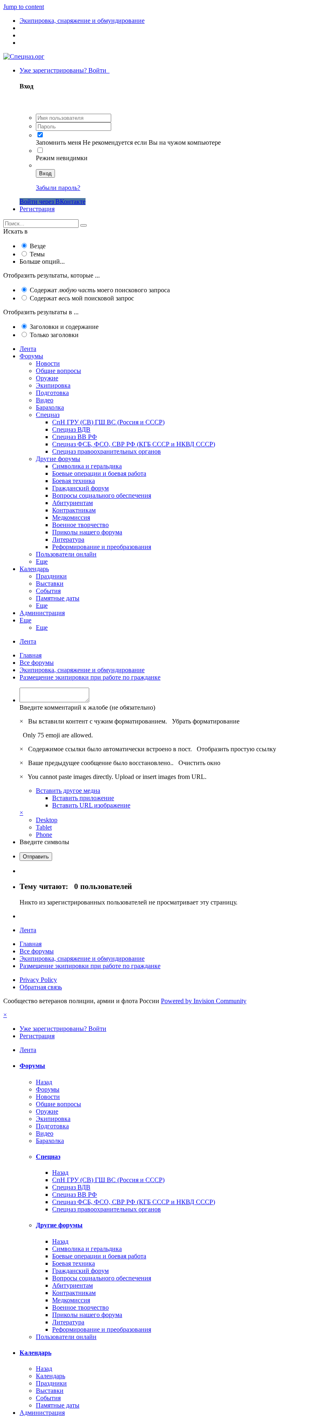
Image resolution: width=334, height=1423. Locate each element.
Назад (44, 1082)
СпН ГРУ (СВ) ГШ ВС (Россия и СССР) (108, 422)
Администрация (42, 612)
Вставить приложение (83, 797)
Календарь (34, 568)
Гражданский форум (80, 488)
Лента (28, 348)
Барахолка (50, 407)
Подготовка (52, 392)
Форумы (31, 356)
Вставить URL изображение (91, 805)
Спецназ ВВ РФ (74, 436)
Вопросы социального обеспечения (101, 495)
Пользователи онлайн (66, 554)
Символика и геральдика (87, 466)
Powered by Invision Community (203, 1000)
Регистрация (37, 208)
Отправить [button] (36, 857)
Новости (48, 363)
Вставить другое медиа (68, 790)
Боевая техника (73, 480)
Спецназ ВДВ (71, 429)
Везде (38, 246)
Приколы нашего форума (87, 532)
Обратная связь (41, 987)
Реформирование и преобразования (101, 546)
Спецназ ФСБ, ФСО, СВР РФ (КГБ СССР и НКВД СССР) (133, 444)
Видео (44, 400)
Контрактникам (74, 510)
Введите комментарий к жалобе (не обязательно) (87, 707)
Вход (45, 173)
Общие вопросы (58, 370)
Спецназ (47, 414)
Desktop (46, 819)
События (48, 590)
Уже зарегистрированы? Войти (65, 70)
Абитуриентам (72, 502)
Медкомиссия (71, 517)
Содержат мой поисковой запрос (82, 298)
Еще (42, 561)
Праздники (51, 576)
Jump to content (23, 6)
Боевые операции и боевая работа (99, 473)
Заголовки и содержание (64, 326)
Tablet (44, 827)
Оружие (47, 378)
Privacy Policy (38, 979)
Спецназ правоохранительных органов (106, 451)
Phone (44, 834)
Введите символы (44, 841)
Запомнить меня (58, 142)
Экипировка (53, 385)
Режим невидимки (62, 157)
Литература (68, 539)
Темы (37, 254)
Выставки (50, 583)
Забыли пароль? (58, 187)
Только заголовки (54, 334)
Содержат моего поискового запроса (100, 290)
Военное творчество (80, 524)
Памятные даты (57, 598)
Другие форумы (58, 458)
